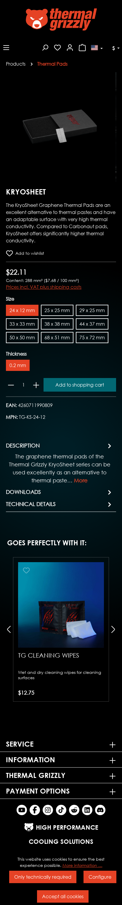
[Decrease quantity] (11, 385)
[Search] (45, 47)
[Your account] (70, 47)
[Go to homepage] (61, 19)
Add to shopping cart (79, 385)
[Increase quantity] (36, 385)
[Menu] (6, 47)
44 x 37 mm (92, 324)
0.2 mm (17, 365)
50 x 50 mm (22, 337)
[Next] (111, 127)
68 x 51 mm (57, 337)
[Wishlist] (57, 47)
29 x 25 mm (92, 310)
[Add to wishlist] (26, 570)
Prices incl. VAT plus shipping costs (43, 287)
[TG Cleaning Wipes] (61, 605)
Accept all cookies (63, 896)
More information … (82, 865)
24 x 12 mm (22, 310)
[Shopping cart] (82, 47)
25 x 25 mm (57, 310)
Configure (100, 877)
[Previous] (10, 127)
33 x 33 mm (22, 324)
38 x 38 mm (57, 324)
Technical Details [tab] (31, 504)
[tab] (59, 462)
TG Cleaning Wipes (48, 655)
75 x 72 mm (92, 337)
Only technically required (42, 877)
